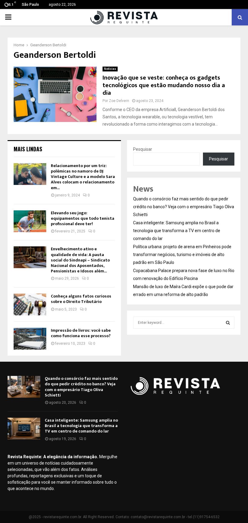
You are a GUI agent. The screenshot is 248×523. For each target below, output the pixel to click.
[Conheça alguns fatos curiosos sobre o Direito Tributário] (30, 304)
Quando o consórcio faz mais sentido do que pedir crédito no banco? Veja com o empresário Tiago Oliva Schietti (183, 206)
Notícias (110, 69)
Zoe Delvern (119, 101)
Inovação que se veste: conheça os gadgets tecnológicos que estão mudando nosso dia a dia (164, 85)
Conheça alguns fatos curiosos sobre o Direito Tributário (81, 299)
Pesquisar (142, 149)
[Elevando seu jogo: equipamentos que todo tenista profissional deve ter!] (30, 221)
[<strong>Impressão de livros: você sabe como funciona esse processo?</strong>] (30, 339)
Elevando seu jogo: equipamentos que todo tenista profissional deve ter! (82, 218)
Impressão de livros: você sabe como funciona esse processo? (81, 333)
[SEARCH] (227, 323)
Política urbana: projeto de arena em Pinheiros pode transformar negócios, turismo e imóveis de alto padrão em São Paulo (182, 254)
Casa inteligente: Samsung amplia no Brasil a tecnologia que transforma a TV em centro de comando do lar (176, 230)
